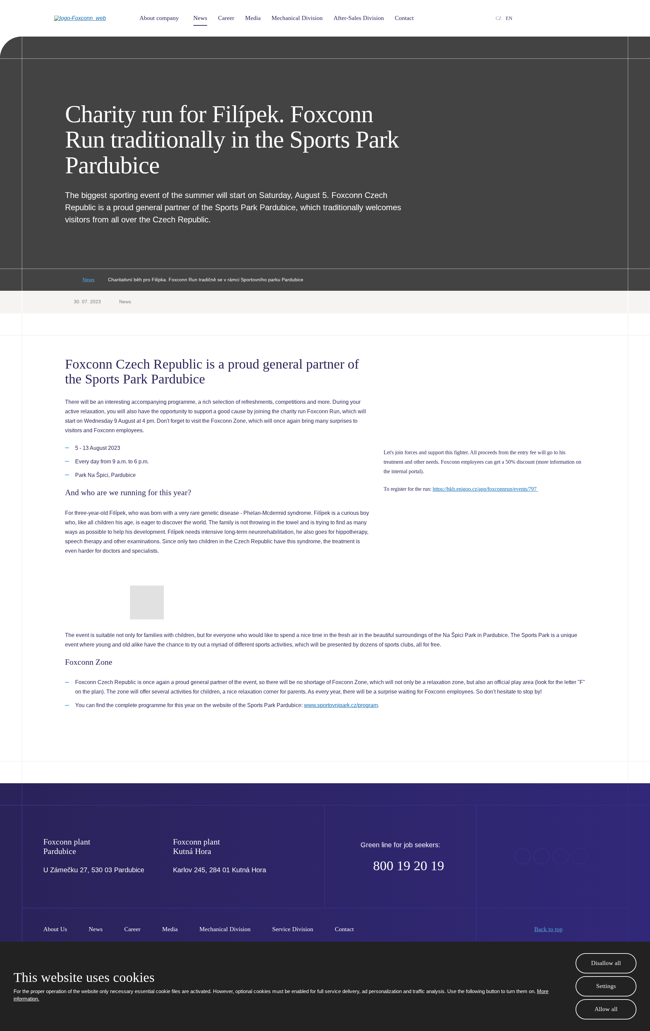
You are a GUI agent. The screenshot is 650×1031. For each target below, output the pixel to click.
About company (159, 18)
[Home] (67, 280)
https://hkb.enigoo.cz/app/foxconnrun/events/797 (485, 489)
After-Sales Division (358, 18)
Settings (606, 986)
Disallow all (606, 963)
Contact (404, 18)
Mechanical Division (297, 18)
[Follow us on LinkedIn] (559, 18)
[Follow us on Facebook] (537, 18)
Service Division (292, 929)
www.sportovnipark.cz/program (341, 705)
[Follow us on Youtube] (548, 18)
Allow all (606, 1009)
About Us (55, 929)
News (200, 18)
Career (226, 18)
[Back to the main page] (91, 18)
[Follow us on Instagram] (569, 18)
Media (253, 18)
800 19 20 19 (408, 865)
